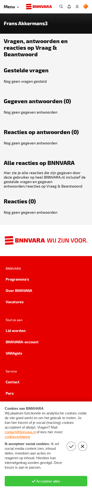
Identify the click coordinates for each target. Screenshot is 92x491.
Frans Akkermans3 (26, 23)
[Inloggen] (77, 6)
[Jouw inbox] (69, 6)
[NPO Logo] (85, 7)
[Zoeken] (61, 6)
